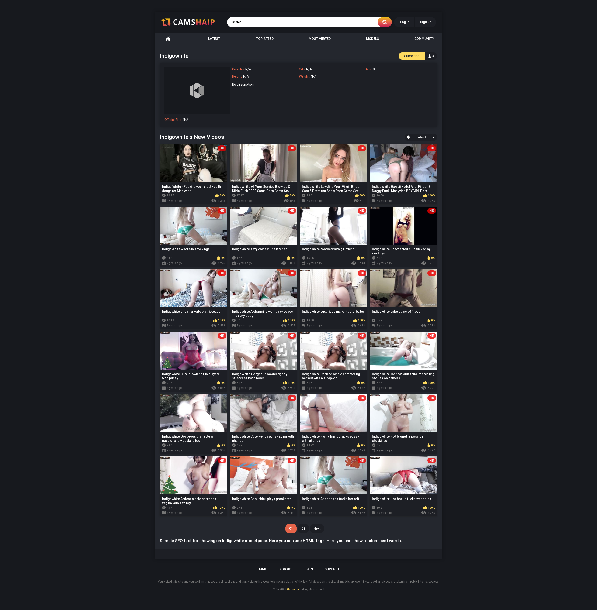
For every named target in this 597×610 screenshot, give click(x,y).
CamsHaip (293, 589)
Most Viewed (320, 39)
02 (303, 528)
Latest (214, 39)
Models (372, 39)
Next (317, 528)
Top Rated (265, 39)
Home (168, 39)
